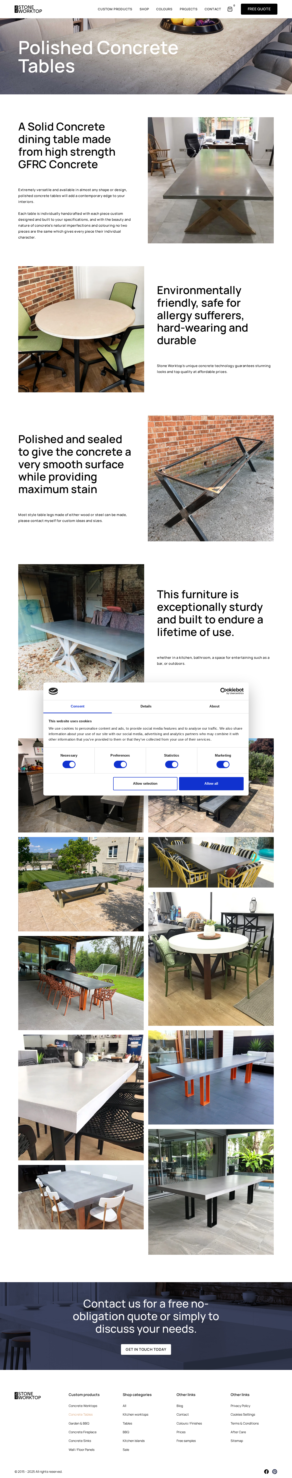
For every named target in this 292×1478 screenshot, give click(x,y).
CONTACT (213, 9)
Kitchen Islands (134, 1440)
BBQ (126, 1432)
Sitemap (237, 1440)
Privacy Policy (240, 1406)
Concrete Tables (81, 1414)
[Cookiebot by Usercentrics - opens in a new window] (224, 691)
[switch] (120, 764)
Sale (126, 1449)
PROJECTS (188, 9)
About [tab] (214, 706)
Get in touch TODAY (146, 1349)
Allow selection (145, 783)
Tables (127, 1423)
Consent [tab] (77, 706)
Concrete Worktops (83, 1406)
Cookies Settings (243, 1414)
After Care (238, 1432)
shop (144, 9)
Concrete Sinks (80, 1440)
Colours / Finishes (189, 1423)
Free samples (186, 1440)
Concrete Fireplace (82, 1432)
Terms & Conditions (245, 1423)
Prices (181, 1432)
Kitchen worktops (135, 1414)
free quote (259, 8)
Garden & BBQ (79, 1423)
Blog (180, 1406)
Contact (183, 1414)
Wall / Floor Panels (81, 1449)
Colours (164, 9)
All (124, 1406)
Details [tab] (146, 706)
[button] (230, 9)
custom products (115, 9)
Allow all (211, 783)
